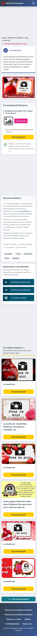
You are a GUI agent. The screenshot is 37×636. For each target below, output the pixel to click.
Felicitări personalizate (15, 38)
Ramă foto (28, 254)
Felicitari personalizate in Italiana (18, 610)
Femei (6, 258)
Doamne (15, 258)
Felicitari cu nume (13, 619)
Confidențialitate (12, 624)
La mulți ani (6, 40)
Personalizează (18, 391)
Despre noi (27, 624)
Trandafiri (8, 254)
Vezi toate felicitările (20, 599)
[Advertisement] (18, 22)
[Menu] (33, 3)
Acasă (4, 38)
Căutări (28, 619)
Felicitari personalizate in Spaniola (18, 614)
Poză (26, 38)
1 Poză (18, 254)
